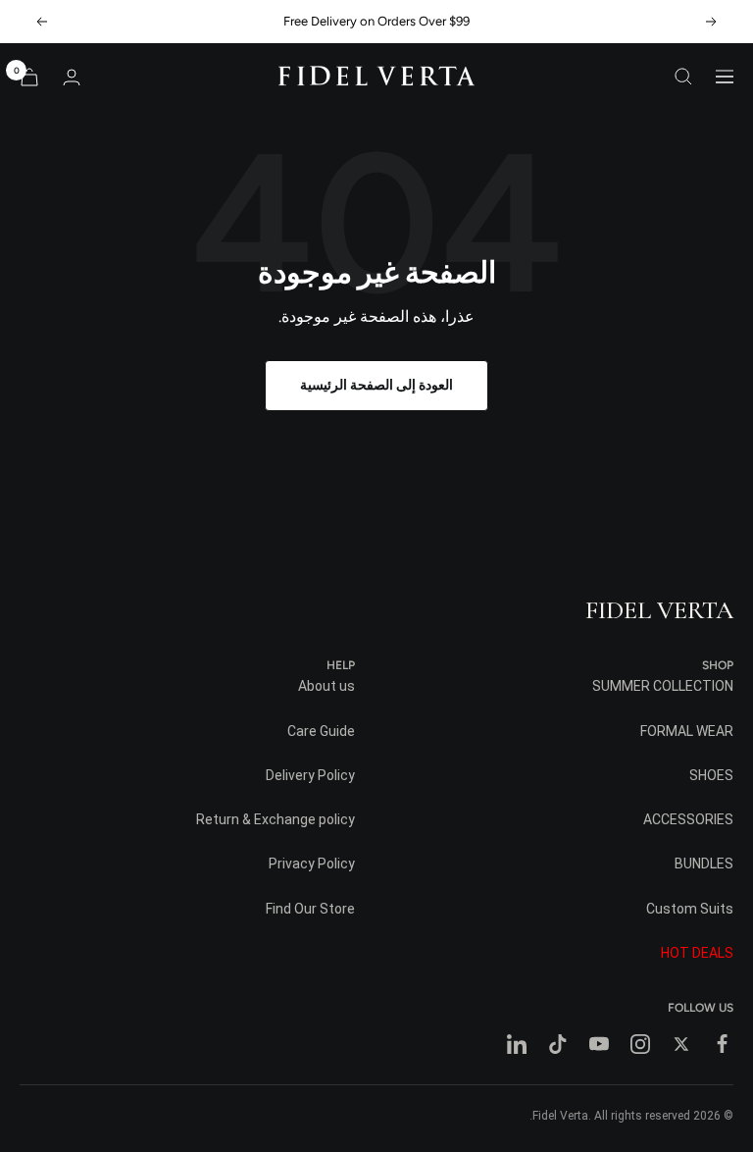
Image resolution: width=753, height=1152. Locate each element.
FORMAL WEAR (686, 731)
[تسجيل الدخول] (71, 77)
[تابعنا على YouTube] (599, 1044)
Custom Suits (689, 908)
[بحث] (683, 76)
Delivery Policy (310, 775)
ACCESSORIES (688, 819)
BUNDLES (704, 863)
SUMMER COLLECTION (662, 686)
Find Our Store (310, 908)
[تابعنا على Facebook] (722, 1044)
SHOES (711, 775)
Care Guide (321, 731)
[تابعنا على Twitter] (681, 1044)
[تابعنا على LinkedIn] (516, 1044)
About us (326, 686)
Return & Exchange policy (275, 819)
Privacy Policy (312, 863)
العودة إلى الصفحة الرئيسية (376, 385)
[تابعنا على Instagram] (640, 1044)
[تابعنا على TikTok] (558, 1044)
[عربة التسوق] (29, 77)
